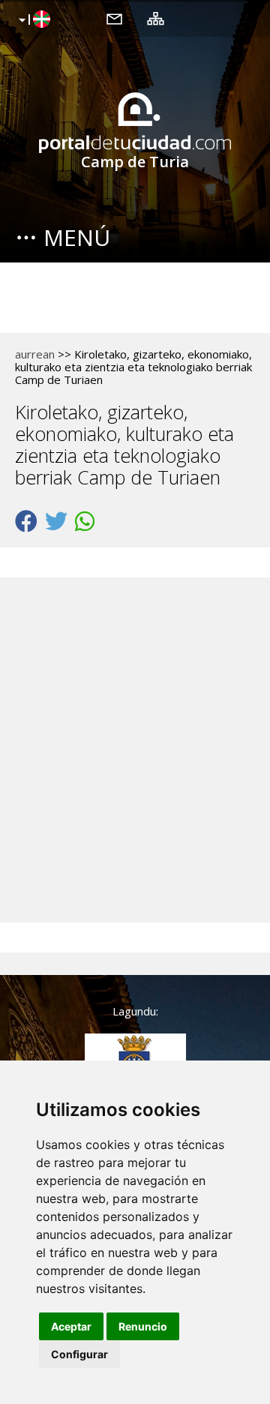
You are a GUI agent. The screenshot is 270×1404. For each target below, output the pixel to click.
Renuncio (142, 1326)
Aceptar (71, 1326)
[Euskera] (32, 20)
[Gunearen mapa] (155, 18)
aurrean (35, 354)
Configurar (79, 1354)
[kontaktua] (114, 18)
